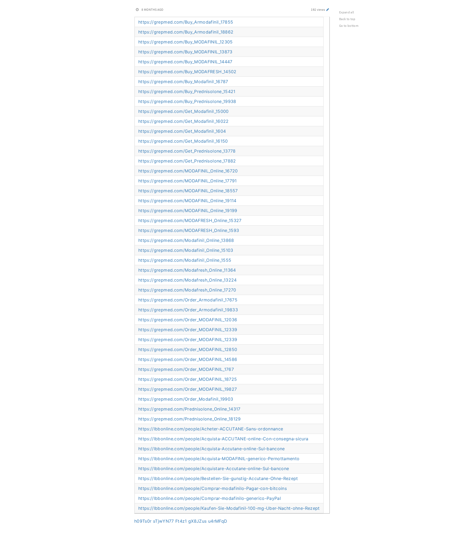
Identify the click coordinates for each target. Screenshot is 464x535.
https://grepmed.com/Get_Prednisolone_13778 (187, 151)
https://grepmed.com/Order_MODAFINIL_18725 (187, 379)
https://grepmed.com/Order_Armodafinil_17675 (187, 299)
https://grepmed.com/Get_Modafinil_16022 (183, 121)
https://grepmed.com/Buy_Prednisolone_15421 (186, 91)
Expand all (346, 12)
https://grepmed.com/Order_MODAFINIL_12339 (187, 329)
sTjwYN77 (163, 521)
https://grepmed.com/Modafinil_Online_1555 (184, 260)
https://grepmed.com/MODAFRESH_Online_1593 (188, 230)
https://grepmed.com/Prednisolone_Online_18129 (189, 419)
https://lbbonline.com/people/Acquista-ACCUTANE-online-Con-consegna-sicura (223, 438)
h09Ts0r (142, 521)
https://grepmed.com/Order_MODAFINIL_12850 (187, 349)
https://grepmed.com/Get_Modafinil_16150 (183, 141)
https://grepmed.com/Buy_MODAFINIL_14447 (185, 61)
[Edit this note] (328, 10)
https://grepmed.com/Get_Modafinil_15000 (183, 111)
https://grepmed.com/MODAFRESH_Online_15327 (190, 220)
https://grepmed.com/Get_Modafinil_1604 (182, 131)
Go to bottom (348, 26)
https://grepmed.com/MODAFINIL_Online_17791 (187, 180)
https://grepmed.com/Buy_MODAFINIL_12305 (185, 42)
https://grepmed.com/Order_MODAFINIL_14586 (187, 359)
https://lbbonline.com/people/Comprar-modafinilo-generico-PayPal (209, 498)
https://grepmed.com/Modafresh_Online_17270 (187, 290)
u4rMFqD (217, 521)
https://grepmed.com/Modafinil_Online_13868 (186, 240)
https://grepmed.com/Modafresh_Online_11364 (187, 270)
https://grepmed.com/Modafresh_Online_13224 (187, 280)
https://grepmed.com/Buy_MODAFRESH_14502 (187, 71)
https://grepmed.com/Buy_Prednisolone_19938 (187, 101)
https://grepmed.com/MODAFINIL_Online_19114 (187, 200)
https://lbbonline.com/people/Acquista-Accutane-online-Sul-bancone (211, 448)
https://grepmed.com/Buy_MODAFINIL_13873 (185, 51)
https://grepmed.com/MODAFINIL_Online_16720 (188, 171)
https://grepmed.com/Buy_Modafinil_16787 (183, 81)
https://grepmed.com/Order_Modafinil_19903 (185, 399)
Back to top (347, 19)
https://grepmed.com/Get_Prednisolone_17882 (187, 161)
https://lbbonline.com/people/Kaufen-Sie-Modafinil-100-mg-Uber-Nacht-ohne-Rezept (229, 508)
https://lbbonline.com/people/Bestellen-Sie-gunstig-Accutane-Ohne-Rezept (218, 478)
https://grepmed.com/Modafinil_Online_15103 (185, 250)
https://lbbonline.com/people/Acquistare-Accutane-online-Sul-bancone (213, 468)
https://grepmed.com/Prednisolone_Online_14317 (189, 409)
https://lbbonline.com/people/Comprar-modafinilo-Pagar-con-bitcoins (212, 488)
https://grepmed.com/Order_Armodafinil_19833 (188, 309)
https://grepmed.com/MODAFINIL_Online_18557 (188, 190)
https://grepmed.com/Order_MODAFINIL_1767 (186, 369)
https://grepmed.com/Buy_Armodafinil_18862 (185, 32)
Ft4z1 (181, 521)
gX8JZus (197, 521)
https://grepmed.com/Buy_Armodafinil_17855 (185, 22)
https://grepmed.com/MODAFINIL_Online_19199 (187, 210)
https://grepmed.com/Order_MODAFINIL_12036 (187, 319)
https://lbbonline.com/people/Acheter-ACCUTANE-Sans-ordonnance (210, 428)
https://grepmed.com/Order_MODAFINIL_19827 (187, 389)
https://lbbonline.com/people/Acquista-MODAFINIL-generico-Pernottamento (219, 458)
